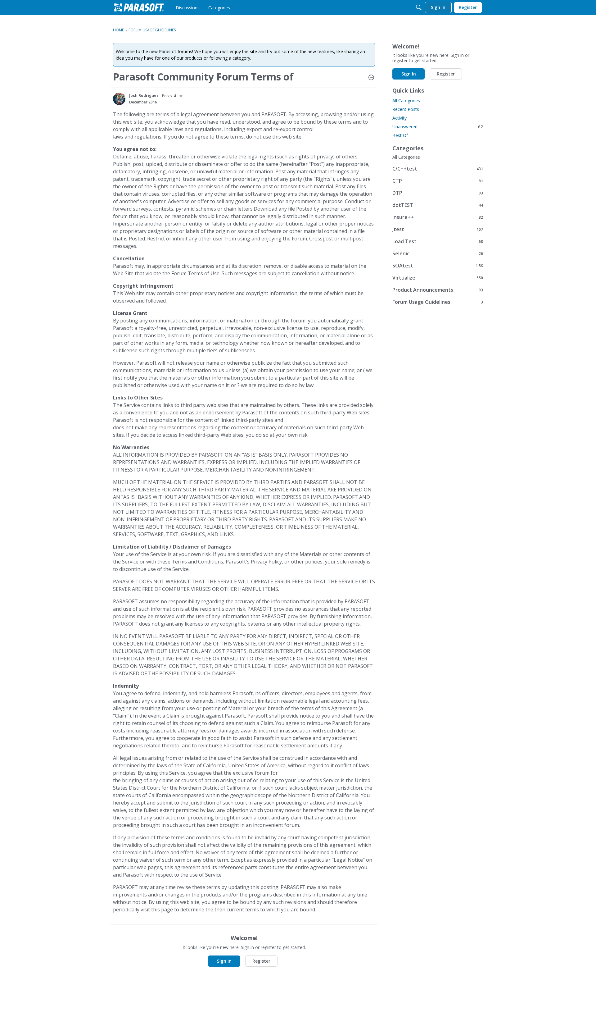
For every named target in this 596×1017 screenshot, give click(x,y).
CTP (437, 180)
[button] (371, 78)
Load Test (437, 241)
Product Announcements (437, 289)
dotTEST (437, 205)
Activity (399, 118)
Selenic (437, 253)
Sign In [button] (224, 961)
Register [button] (261, 961)
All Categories (406, 100)
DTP (437, 192)
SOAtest (437, 265)
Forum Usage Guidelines (437, 302)
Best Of (400, 135)
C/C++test (437, 168)
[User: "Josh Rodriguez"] (119, 99)
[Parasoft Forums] (139, 7)
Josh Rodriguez (144, 95)
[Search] (418, 7)
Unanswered (437, 127)
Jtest (437, 229)
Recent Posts (405, 109)
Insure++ (437, 217)
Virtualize (437, 277)
